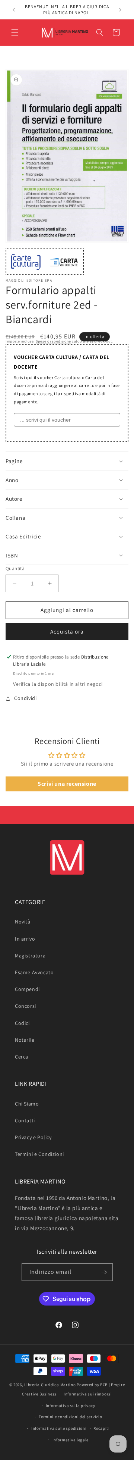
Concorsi (25, 1006)
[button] (15, 32)
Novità (23, 921)
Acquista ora (67, 631)
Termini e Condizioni (39, 1154)
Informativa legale (70, 1439)
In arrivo (25, 938)
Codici (22, 1023)
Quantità (15, 568)
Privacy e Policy (33, 1137)
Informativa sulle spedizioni (59, 1428)
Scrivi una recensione (67, 784)
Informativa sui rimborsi (88, 1394)
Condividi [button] (25, 698)
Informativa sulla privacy (71, 1405)
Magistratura (30, 955)
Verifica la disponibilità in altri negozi (58, 684)
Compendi (27, 989)
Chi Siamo (27, 1103)
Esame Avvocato (34, 972)
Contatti (25, 1120)
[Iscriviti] (104, 1272)
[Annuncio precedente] (14, 9)
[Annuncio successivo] (120, 9)
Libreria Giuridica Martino (50, 1384)
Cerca (21, 1056)
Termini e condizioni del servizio (70, 1416)
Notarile (25, 1040)
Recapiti (101, 1428)
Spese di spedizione (53, 341)
